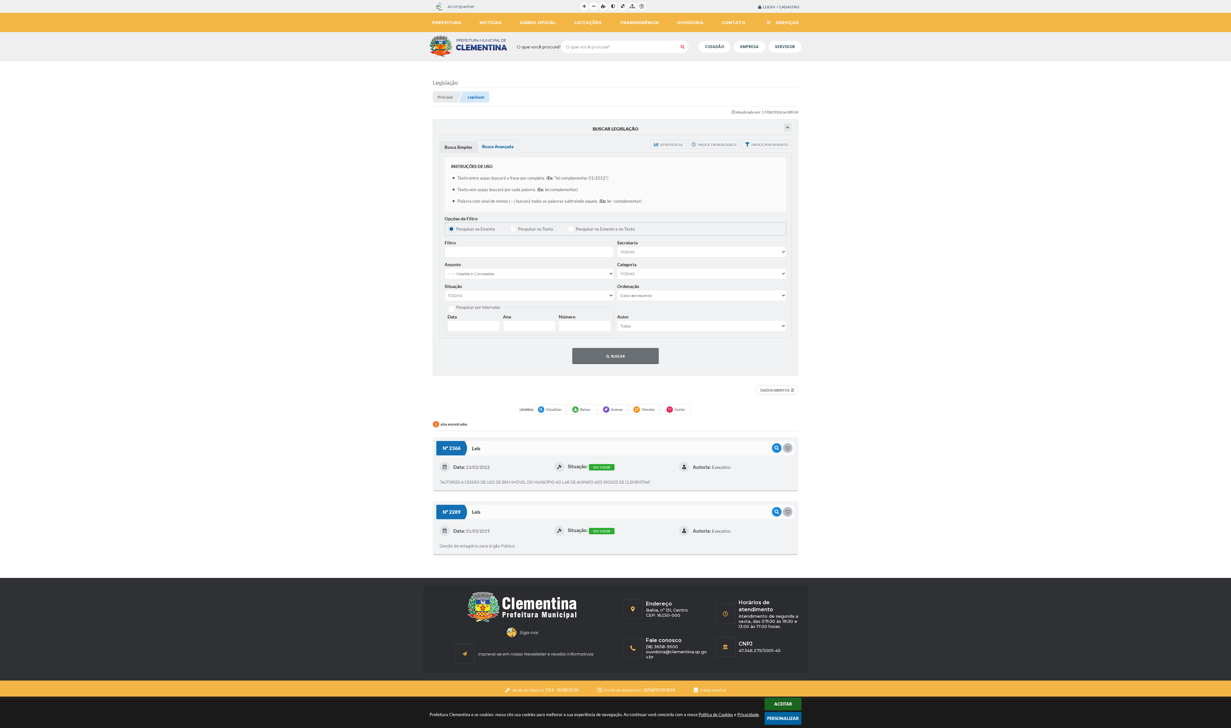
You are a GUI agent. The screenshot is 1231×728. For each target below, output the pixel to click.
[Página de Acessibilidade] (642, 6)
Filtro (450, 242)
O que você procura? (539, 46)
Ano (507, 316)
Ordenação (628, 286)
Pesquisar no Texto (535, 229)
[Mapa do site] (632, 6)
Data (452, 316)
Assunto (453, 264)
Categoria (626, 264)
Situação (453, 286)
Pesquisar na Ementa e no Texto (605, 229)
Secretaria (627, 242)
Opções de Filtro (461, 218)
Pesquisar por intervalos (478, 307)
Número (567, 316)
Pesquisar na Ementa (475, 229)
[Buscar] (682, 46)
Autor (623, 316)
